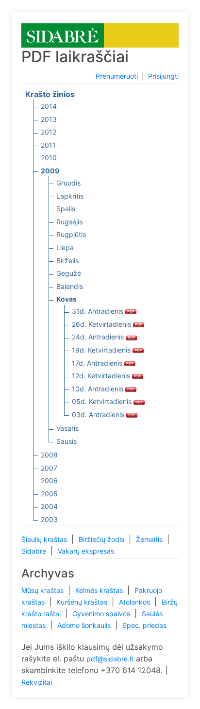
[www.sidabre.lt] (62, 35)
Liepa (65, 247)
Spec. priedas (144, 625)
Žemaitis (150, 539)
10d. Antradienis (98, 389)
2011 (48, 145)
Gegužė (68, 273)
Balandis (69, 286)
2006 (49, 480)
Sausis (66, 441)
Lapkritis (69, 196)
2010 (49, 157)
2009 (50, 171)
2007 (49, 468)
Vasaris (67, 428)
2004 (49, 506)
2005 (49, 494)
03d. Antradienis (99, 414)
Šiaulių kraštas (45, 539)
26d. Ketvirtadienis (102, 324)
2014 (49, 106)
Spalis (65, 208)
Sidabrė (34, 551)
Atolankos (135, 602)
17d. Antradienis (98, 363)
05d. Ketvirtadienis (102, 401)
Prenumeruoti (117, 76)
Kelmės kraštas (100, 590)
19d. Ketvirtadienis (102, 350)
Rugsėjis (69, 222)
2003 (49, 519)
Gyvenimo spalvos (102, 613)
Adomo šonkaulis (85, 625)
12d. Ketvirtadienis (102, 375)
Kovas (66, 299)
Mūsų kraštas (43, 590)
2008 (49, 455)
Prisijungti (163, 76)
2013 (49, 119)
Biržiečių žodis (102, 539)
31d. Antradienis (98, 311)
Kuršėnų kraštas (82, 602)
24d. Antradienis (99, 337)
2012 (48, 132)
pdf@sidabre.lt (109, 659)
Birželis (67, 260)
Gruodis (68, 183)
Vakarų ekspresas (86, 551)
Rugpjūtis (71, 234)
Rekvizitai (36, 682)
